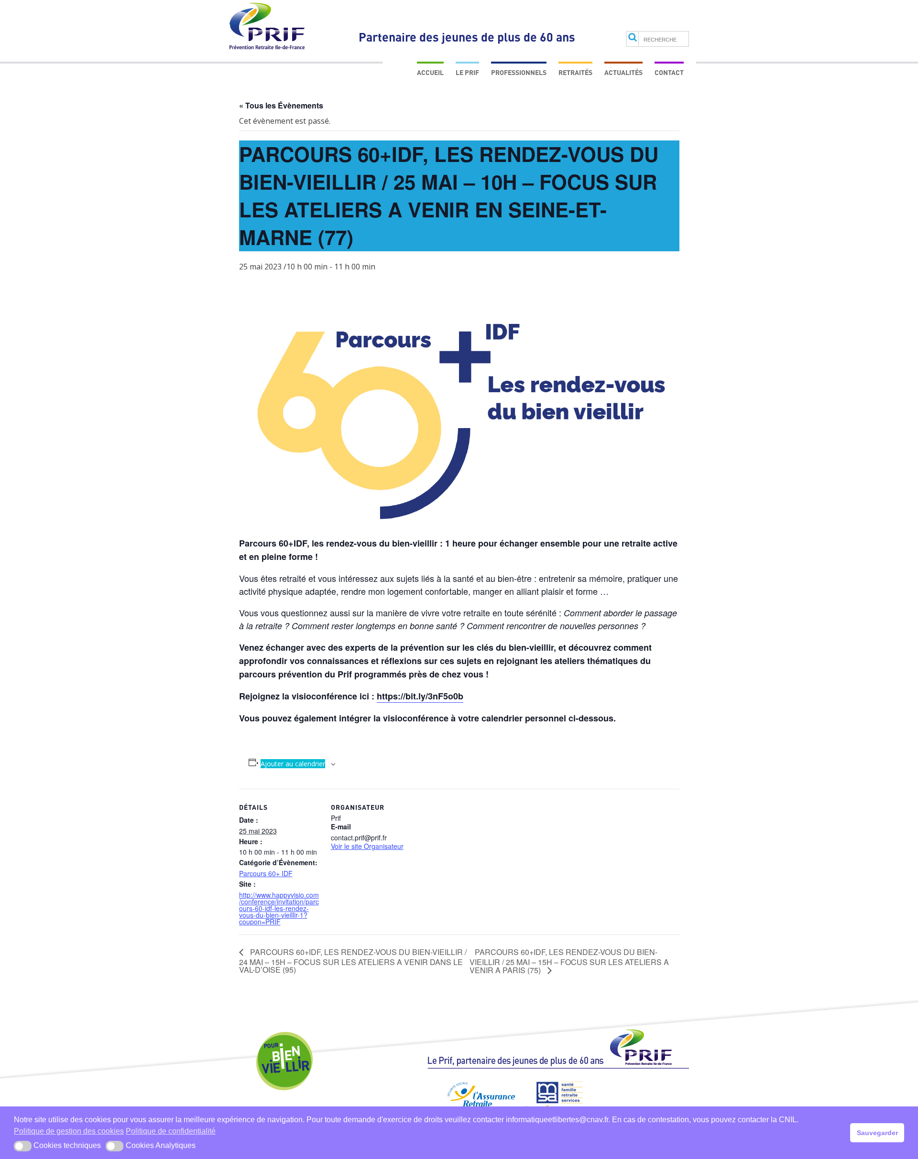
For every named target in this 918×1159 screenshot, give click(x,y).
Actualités (623, 72)
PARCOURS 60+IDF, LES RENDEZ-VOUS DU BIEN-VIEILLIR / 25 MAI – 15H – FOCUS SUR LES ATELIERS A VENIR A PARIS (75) (569, 961)
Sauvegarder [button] (877, 1133)
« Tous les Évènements (281, 105)
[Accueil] (558, 1053)
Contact (669, 72)
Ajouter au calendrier (293, 763)
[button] (23, 1146)
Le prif (467, 72)
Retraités (575, 72)
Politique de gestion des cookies (69, 1131)
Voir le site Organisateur (367, 846)
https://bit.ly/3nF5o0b (420, 696)
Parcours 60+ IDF (266, 873)
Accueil (430, 72)
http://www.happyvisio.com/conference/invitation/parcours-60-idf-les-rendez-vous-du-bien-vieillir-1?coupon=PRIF (279, 908)
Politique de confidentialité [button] (171, 1131)
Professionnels (518, 72)
